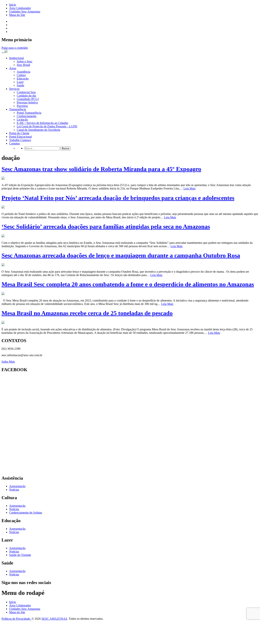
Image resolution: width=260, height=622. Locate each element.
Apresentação (17, 486)
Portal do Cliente (19, 133)
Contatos (14, 143)
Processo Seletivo (27, 102)
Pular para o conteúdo (15, 47)
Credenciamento (26, 116)
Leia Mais (189, 188)
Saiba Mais (8, 361)
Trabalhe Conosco (20, 140)
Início (12, 4)
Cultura (21, 75)
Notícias (14, 489)
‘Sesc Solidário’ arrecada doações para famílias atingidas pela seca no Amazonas (106, 226)
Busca (65, 148)
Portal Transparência (29, 112)
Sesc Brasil (23, 64)
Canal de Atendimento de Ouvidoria (38, 129)
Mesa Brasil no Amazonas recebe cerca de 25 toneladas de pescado (87, 313)
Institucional (16, 58)
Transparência (17, 109)
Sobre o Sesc (24, 61)
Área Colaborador (20, 8)
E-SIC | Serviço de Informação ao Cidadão (42, 123)
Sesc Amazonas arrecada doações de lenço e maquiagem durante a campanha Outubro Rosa (121, 255)
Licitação (22, 119)
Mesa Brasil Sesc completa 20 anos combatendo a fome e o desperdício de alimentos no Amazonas (128, 284)
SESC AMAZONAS (54, 618)
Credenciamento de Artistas (25, 512)
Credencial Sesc (26, 92)
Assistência (23, 71)
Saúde (20, 85)
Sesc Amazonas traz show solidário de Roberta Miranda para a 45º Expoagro (101, 169)
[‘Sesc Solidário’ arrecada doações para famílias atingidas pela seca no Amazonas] (3, 236)
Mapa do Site (17, 15)
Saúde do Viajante (20, 554)
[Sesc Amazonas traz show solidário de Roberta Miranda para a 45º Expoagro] (3, 178)
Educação (23, 78)
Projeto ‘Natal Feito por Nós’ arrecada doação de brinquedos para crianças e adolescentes (118, 197)
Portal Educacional (20, 136)
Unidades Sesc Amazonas (24, 11)
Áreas (12, 68)
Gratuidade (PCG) (28, 99)
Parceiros (22, 105)
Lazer (20, 82)
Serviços (14, 88)
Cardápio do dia (26, 95)
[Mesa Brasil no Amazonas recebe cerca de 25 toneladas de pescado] (3, 322)
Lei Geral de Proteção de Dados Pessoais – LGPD (47, 126)
